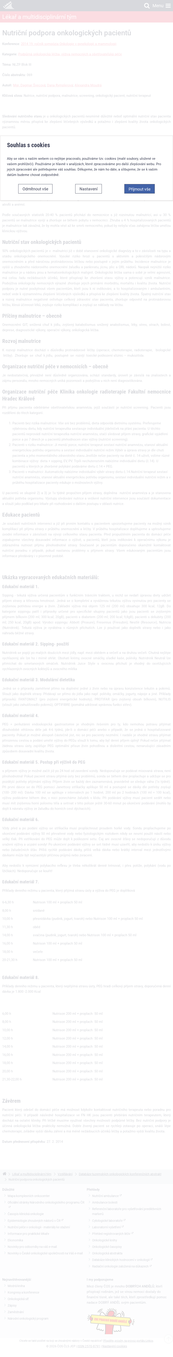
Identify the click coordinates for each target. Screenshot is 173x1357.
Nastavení (89, 188)
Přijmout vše (139, 189)
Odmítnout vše (35, 188)
